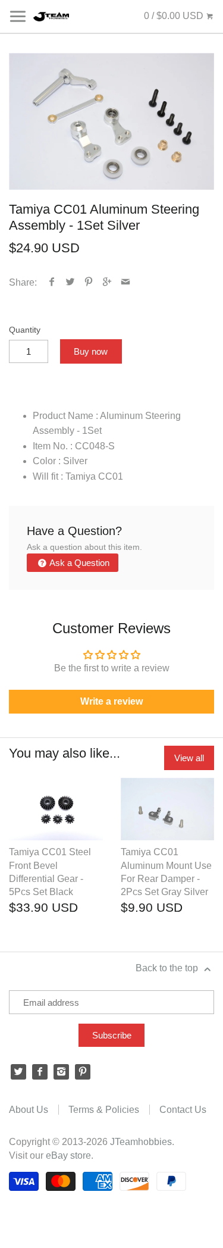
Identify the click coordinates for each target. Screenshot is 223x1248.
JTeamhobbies (141, 1142)
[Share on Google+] (107, 282)
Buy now (91, 351)
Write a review (111, 701)
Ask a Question (78, 563)
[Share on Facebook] (52, 282)
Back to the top (168, 968)
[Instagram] (61, 1072)
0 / (173, 16)
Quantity (24, 329)
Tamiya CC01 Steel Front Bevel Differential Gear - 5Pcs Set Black (50, 872)
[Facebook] (40, 1072)
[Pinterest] (82, 1072)
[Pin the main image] (89, 282)
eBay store (68, 1155)
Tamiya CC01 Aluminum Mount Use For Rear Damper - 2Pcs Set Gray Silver (166, 872)
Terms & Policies (103, 1110)
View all (189, 758)
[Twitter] (18, 1072)
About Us (28, 1110)
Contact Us (182, 1110)
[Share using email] (126, 282)
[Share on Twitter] (70, 282)
